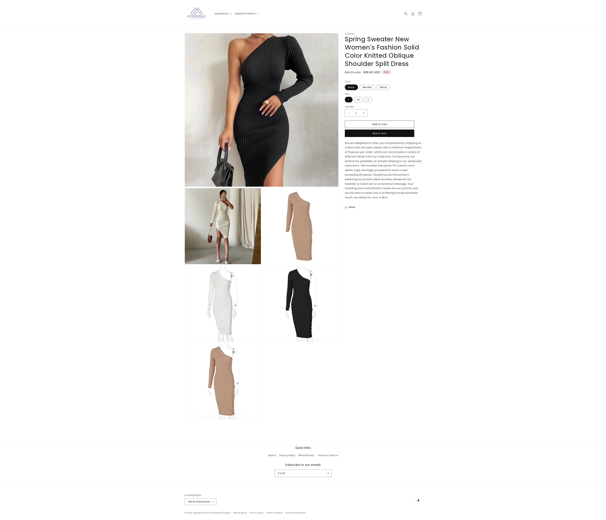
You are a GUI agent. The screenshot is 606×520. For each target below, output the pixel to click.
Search (272, 455)
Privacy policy (256, 512)
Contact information (296, 512)
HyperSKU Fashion (202, 512)
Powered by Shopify (221, 512)
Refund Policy (307, 455)
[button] (223, 13)
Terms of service (274, 512)
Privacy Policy (287, 455)
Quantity (349, 106)
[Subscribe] (327, 473)
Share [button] (351, 207)
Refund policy (240, 512)
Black (351, 87)
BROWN (367, 87)
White (383, 87)
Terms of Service (328, 455)
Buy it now (379, 133)
